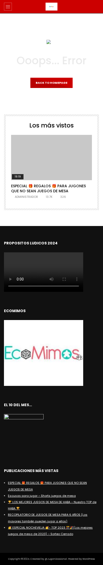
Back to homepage (51, 83)
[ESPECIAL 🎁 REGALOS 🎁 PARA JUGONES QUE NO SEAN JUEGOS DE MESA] (51, 157)
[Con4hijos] (52, 7)
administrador (26, 197)
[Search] (96, 6)
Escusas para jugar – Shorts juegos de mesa (42, 496)
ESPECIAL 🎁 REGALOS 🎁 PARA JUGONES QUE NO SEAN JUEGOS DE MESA (48, 188)
